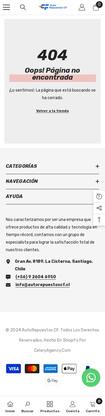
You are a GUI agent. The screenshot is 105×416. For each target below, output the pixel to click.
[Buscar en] (23, 7)
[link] (27, 406)
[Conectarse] (82, 7)
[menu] (6, 7)
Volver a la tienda (52, 111)
